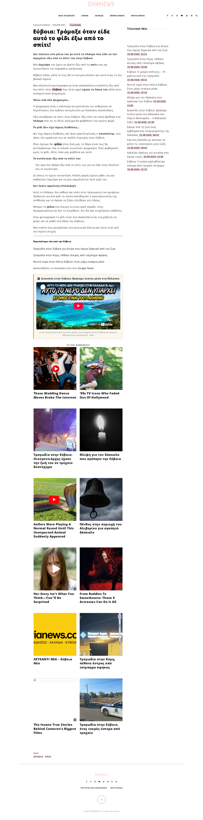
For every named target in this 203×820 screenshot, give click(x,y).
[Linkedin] (191, 15)
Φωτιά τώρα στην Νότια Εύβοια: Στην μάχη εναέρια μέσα (68, 261)
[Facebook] (167, 15)
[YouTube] (181, 15)
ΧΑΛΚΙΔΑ (99, 15)
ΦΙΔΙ (49, 757)
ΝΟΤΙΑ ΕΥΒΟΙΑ (138, 15)
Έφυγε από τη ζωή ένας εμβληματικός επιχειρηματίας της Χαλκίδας (148, 131)
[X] (172, 15)
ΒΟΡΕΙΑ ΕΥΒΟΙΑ (117, 15)
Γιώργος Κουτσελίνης (41, 25)
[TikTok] (186, 15)
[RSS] (112, 781)
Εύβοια (57, 89)
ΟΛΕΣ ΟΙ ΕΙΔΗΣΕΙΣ (66, 15)
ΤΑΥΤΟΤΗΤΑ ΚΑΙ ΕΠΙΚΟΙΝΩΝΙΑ (94, 788)
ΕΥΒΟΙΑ (84, 15)
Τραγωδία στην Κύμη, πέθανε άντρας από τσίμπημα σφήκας (70, 255)
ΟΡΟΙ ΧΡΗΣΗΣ (116, 788)
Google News (86, 268)
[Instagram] (177, 15)
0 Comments (75, 25)
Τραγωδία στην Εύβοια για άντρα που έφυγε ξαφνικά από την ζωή (74, 248)
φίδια (58, 144)
